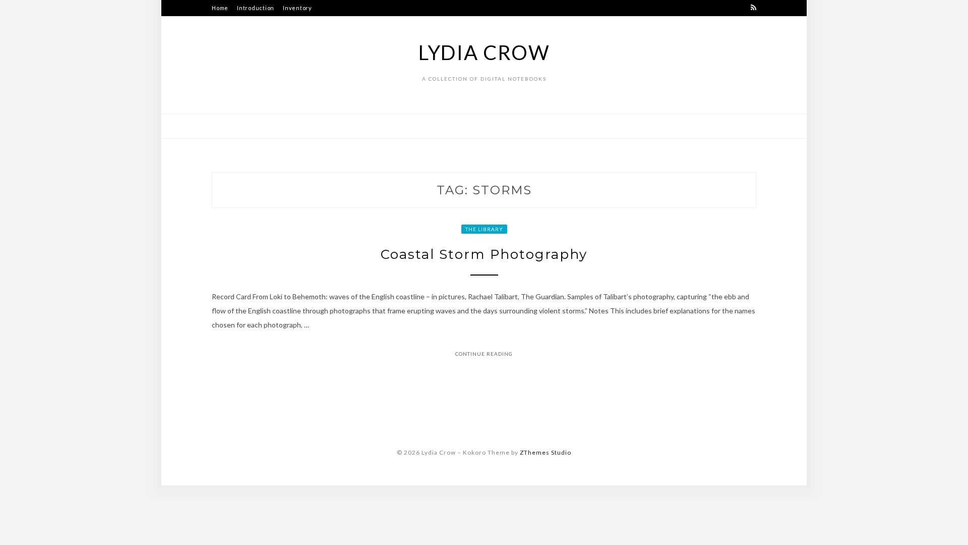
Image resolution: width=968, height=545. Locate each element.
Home (220, 8)
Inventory (297, 8)
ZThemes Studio (545, 452)
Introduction (255, 8)
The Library (484, 229)
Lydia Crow (484, 52)
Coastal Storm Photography (484, 254)
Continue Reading (484, 354)
